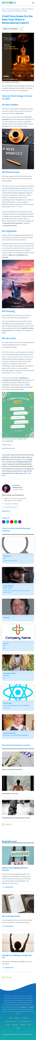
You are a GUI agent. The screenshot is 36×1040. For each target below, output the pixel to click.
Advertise (15, 1025)
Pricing (7, 1025)
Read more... (6, 511)
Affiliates (23, 1025)
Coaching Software (24, 1021)
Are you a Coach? (11, 1021)
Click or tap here (16, 207)
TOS (29, 1025)
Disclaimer (23, 1007)
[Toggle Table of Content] (20, 29)
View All (8, 977)
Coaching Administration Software (18, 191)
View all (8, 824)
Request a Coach (22, 459)
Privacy (18, 1028)
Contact (25, 1018)
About (10, 1018)
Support (17, 1018)
